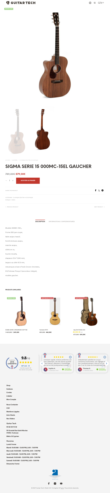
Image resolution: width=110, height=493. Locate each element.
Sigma (13, 200)
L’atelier (9, 396)
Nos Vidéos (10, 419)
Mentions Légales (12, 412)
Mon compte (11, 399)
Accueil (7, 160)
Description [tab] (40, 221)
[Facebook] (96, 191)
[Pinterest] (103, 191)
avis (62, 488)
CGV (8, 408)
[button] (102, 3)
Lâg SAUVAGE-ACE (79, 330)
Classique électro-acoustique (28, 160)
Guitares (14, 160)
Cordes (9, 392)
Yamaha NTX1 (43, 330)
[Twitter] (99, 191)
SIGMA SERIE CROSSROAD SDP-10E (16, 330)
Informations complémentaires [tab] (62, 221)
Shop (8, 385)
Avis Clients (10, 415)
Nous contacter (12, 405)
